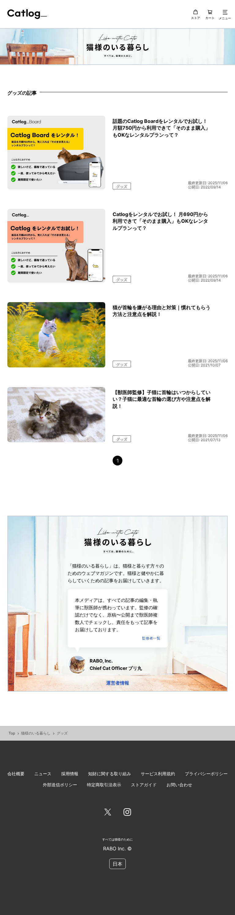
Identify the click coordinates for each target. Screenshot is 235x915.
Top (12, 733)
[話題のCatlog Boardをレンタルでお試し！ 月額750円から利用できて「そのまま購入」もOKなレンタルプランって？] (56, 152)
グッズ (121, 186)
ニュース (42, 773)
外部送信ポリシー (60, 784)
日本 (117, 864)
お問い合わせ (179, 784)
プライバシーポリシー (206, 773)
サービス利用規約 (158, 773)
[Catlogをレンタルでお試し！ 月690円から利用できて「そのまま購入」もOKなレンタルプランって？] (56, 246)
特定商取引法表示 (104, 784)
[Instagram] (127, 812)
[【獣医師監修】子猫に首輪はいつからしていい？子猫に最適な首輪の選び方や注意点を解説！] (56, 414)
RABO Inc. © (117, 848)
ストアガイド (144, 784)
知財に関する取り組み (109, 773)
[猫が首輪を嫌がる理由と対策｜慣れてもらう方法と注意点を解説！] (56, 334)
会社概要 (15, 773)
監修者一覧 (151, 638)
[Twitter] (107, 812)
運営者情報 (117, 683)
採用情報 (69, 773)
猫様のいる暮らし (35, 733)
